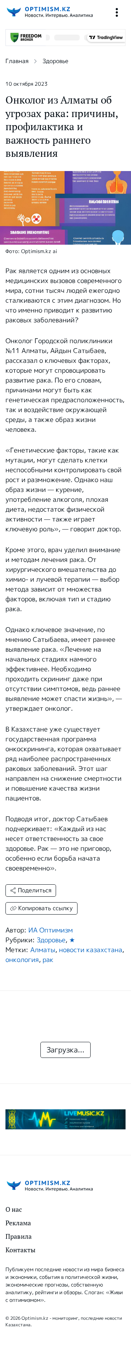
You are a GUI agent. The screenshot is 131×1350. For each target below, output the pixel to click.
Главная (16, 61)
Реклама (18, 1223)
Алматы (42, 950)
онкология (22, 960)
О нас (13, 1209)
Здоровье (55, 61)
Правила (18, 1236)
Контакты (20, 1250)
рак (48, 960)
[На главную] (49, 12)
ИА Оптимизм (50, 930)
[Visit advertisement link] (65, 1119)
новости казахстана (90, 950)
